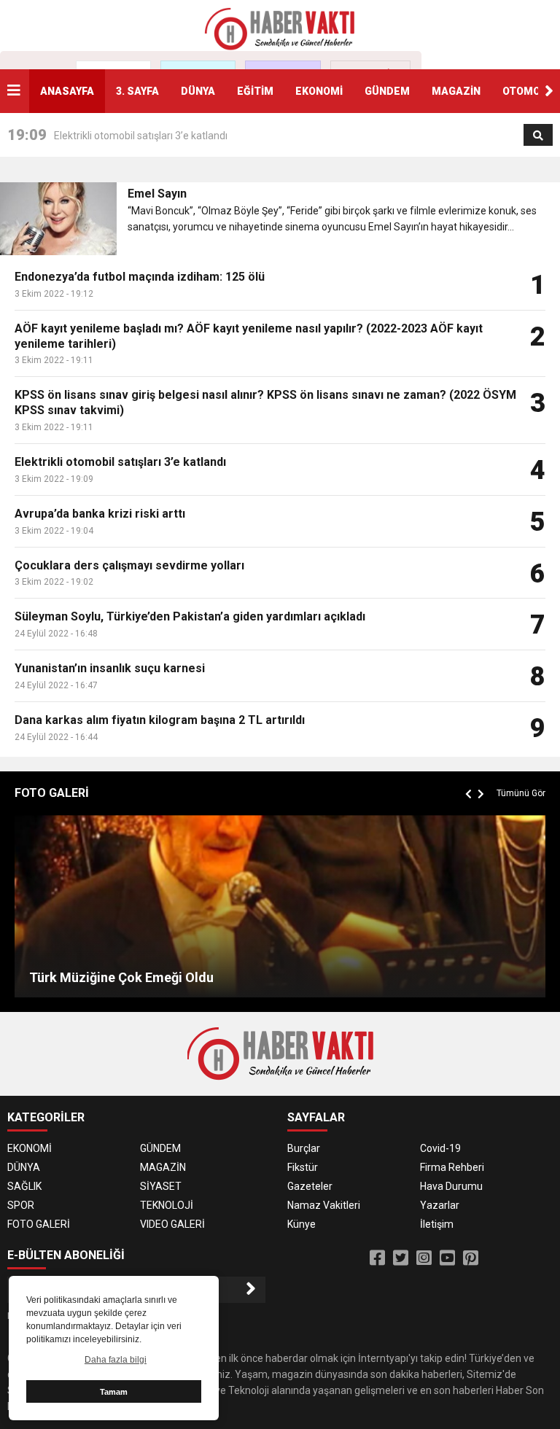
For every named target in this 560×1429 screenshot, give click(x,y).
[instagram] (424, 1258)
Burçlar (303, 1148)
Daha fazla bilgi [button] (116, 1360)
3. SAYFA (137, 91)
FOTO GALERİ (38, 1224)
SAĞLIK (24, 1186)
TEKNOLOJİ (166, 1205)
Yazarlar (439, 1205)
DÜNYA (198, 91)
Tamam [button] (114, 1391)
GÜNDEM (387, 91)
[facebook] (377, 1258)
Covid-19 (440, 1148)
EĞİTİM (255, 91)
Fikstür (302, 1167)
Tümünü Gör (521, 793)
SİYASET (161, 1186)
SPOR (20, 1205)
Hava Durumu (451, 1186)
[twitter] (400, 1258)
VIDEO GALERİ (172, 1224)
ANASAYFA (67, 91)
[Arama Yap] (538, 135)
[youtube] (447, 1258)
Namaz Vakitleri (323, 1205)
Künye (301, 1224)
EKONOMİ (319, 91)
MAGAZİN (456, 91)
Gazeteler (309, 1186)
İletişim (437, 1224)
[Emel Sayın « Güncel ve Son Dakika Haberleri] (280, 28)
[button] (549, 91)
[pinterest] (470, 1258)
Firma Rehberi (452, 1167)
